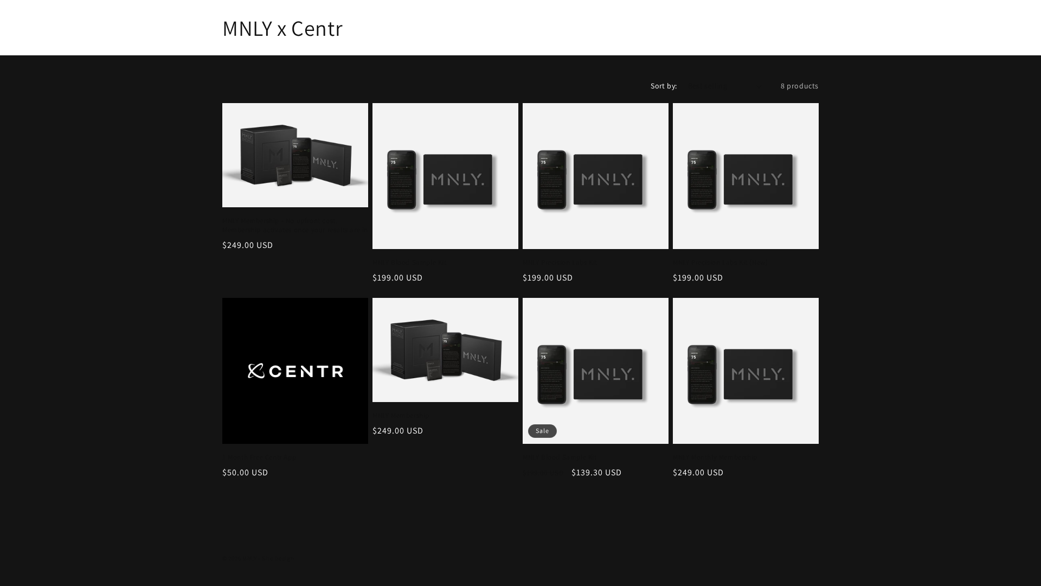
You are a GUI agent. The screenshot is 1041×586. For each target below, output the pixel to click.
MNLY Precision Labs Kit (560, 262)
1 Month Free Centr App (259, 457)
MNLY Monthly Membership (715, 457)
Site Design (278, 558)
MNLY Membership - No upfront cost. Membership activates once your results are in (295, 225)
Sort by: (664, 86)
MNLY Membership (400, 415)
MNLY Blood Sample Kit (409, 262)
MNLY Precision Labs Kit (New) (720, 262)
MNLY (249, 558)
